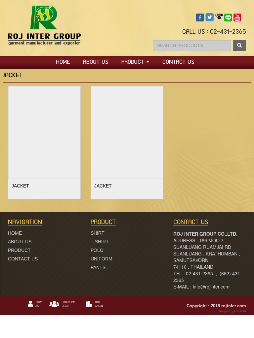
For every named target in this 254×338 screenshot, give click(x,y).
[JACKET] (44, 131)
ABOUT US (95, 62)
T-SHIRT (100, 241)
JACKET (20, 185)
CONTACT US (178, 62)
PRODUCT (133, 62)
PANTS (98, 267)
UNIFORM (101, 258)
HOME (63, 62)
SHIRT (98, 233)
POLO (97, 250)
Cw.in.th (239, 311)
